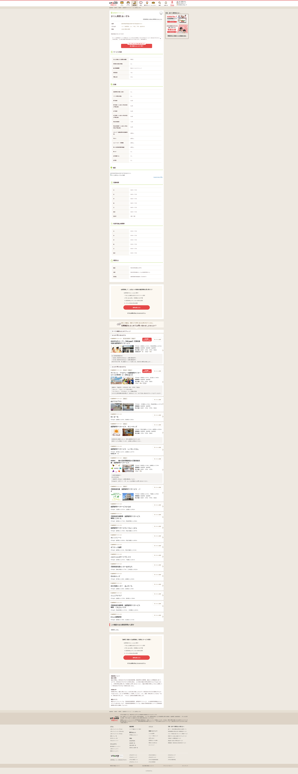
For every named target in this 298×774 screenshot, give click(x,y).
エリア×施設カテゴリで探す (135, 729)
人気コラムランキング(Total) (116, 729)
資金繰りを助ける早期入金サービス (175, 740)
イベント (151, 726)
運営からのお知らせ (153, 742)
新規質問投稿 (132, 740)
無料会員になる (136, 307)
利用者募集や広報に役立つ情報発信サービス (177, 731)
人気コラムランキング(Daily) (116, 733)
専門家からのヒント (133, 735)
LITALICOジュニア (133, 757)
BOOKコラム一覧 (113, 738)
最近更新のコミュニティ (115, 746)
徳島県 (114, 630)
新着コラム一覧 (113, 736)
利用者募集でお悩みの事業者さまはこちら (152, 19)
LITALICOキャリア (172, 755)
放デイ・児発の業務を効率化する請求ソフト (177, 729)
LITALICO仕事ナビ (152, 755)
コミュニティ (113, 744)
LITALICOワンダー (152, 757)
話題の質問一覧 (132, 745)
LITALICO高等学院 (172, 759)
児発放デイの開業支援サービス (174, 738)
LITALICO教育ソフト (133, 759)
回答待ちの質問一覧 (133, 747)
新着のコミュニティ (114, 751)
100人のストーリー (114, 740)
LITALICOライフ (171, 757)
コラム (111, 726)
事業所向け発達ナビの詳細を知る (177, 36)
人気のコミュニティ (114, 748)
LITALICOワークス (133, 755)
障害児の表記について (115, 765)
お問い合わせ (151, 738)
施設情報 (131, 726)
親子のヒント (132, 732)
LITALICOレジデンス (133, 762)
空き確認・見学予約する (147, 339)
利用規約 (131, 765)
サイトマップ (151, 745)
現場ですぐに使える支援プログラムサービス (177, 736)
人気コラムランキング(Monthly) (117, 731)
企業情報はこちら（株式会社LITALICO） (118, 759)
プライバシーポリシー (168, 765)
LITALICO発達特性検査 (153, 759)
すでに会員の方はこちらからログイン (136, 313)
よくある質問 (151, 733)
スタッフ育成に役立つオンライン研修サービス (178, 733)
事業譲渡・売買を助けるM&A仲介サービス (177, 743)
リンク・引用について (153, 736)
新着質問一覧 (132, 743)
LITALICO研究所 (152, 762)
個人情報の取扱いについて (148, 765)
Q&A (130, 738)
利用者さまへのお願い (153, 740)
